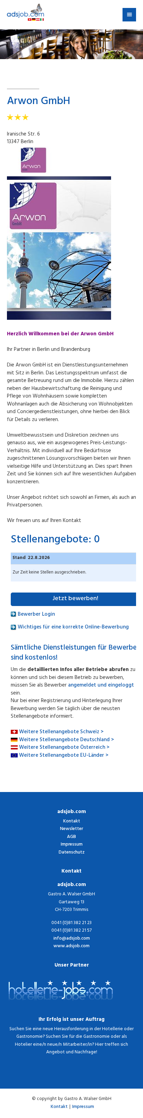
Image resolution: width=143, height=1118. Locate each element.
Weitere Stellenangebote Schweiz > (61, 732)
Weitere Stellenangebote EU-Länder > (63, 756)
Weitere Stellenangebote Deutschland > (66, 740)
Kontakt (71, 821)
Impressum (72, 844)
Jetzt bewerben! (75, 599)
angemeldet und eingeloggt (101, 686)
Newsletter (71, 829)
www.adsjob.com (71, 947)
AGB (71, 837)
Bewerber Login (35, 615)
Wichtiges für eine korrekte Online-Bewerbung (72, 628)
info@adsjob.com (71, 939)
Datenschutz (72, 852)
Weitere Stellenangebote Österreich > (64, 748)
